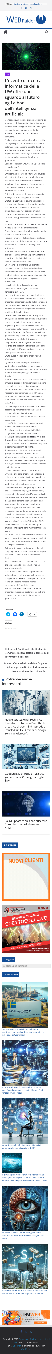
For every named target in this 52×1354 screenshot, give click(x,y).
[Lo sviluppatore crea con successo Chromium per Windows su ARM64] (26, 793)
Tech (7, 74)
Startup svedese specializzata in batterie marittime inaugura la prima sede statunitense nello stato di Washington (23, 1032)
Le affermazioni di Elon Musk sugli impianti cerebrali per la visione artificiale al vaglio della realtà (29, 4)
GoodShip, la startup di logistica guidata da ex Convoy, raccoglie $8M (24, 777)
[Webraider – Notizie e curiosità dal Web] (5, 32)
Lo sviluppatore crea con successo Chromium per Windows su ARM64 (26, 824)
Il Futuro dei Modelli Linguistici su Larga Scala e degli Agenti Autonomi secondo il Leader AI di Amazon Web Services (23, 1090)
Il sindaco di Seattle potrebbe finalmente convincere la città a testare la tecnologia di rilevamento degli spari (27, 653)
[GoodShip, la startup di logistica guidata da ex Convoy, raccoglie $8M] (26, 746)
